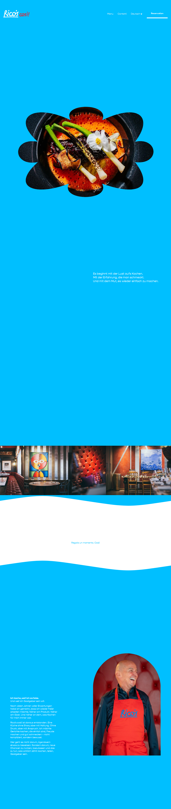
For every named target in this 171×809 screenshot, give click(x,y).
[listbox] (136, 14)
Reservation (157, 13)
